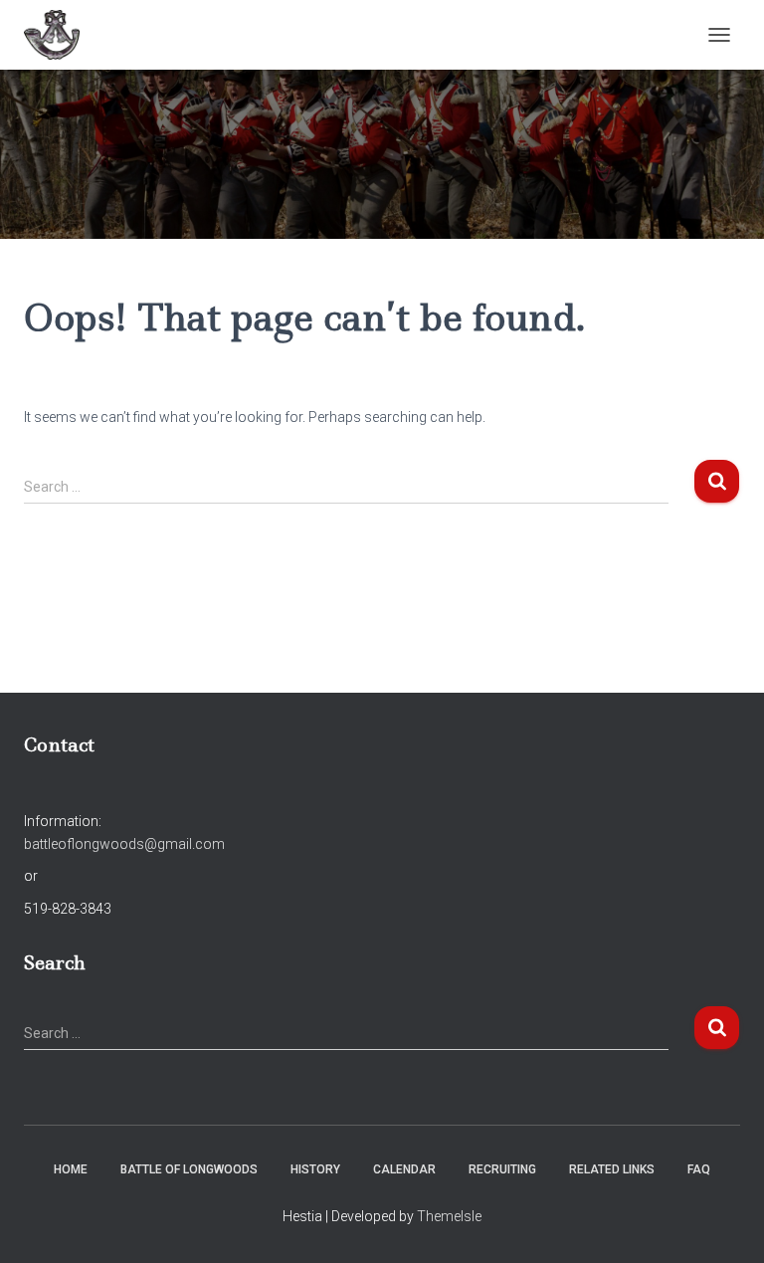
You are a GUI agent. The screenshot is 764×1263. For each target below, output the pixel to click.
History (315, 1169)
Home (71, 1169)
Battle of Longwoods (189, 1169)
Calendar (404, 1169)
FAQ (698, 1169)
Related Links (612, 1169)
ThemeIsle (449, 1216)
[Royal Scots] (59, 35)
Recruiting (502, 1169)
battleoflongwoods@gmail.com (124, 844)
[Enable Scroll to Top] (724, 1223)
